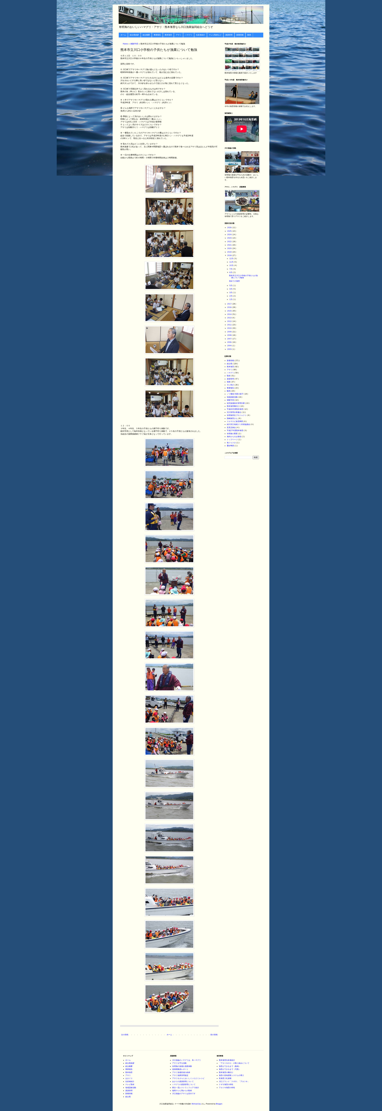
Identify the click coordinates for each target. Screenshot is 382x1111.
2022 (229, 242)
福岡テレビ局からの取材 (182, 1091)
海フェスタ (231, 443)
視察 (229, 382)
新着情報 (240, 35)
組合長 (230, 364)
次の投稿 (124, 1035)
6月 (231, 272)
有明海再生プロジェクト (237, 415)
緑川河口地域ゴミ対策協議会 (239, 424)
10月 (231, 265)
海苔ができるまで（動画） (229, 1066)
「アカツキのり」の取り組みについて (234, 1063)
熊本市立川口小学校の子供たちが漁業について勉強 (243, 277)
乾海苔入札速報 (225, 1078)
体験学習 (134, 44)
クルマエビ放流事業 (235, 421)
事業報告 (157, 35)
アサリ (178, 35)
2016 (229, 307)
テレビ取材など (215, 35)
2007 (229, 339)
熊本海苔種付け (233, 406)
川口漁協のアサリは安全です (183, 1094)
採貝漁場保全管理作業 (236, 403)
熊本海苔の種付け (226, 1072)
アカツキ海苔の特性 (227, 1088)
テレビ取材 (129, 1084)
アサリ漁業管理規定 (180, 1075)
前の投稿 (214, 1035)
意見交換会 (231, 427)
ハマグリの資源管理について (183, 1084)
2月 (231, 296)
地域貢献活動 (232, 397)
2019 (229, 252)
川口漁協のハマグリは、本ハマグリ (186, 1060)
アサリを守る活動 (179, 1063)
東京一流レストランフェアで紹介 (185, 1088)
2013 (229, 318)
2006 (229, 342)
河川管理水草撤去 (234, 412)
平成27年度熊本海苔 (235, 430)
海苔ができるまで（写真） (229, 1069)
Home (125, 44)
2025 (229, 231)
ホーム (123, 35)
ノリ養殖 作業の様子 (235, 394)
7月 (231, 269)
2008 (229, 335)
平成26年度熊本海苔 (235, 409)
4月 (231, 289)
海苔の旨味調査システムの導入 (231, 1075)
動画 (249, 35)
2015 (229, 311)
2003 (229, 349)
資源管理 (228, 35)
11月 (231, 262)
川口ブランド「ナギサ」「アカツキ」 (234, 1081)
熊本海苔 (168, 35)
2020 (229, 248)
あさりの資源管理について (183, 1081)
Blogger (219, 1104)
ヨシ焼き (230, 385)
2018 (229, 255)
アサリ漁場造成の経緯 (181, 1072)
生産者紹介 (200, 35)
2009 (229, 332)
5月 (231, 285)
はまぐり (129, 1078)
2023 (229, 238)
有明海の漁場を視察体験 (182, 1066)
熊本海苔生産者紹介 (227, 1060)
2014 (229, 314)
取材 (229, 376)
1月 (231, 299)
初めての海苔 (234, 281)
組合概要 (146, 35)
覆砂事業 (230, 446)
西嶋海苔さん (232, 418)
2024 (229, 235)
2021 (229, 245)
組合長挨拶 (134, 35)
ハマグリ (188, 35)
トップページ (232, 440)
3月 (231, 293)
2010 (229, 328)
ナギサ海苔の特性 (226, 1084)
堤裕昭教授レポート (180, 1069)
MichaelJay (196, 1104)
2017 (229, 304)
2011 (229, 325)
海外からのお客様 (234, 437)
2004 (229, 346)
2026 (229, 227)
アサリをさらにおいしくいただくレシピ (188, 1078)
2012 (229, 321)
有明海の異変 (232, 434)
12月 (231, 259)
